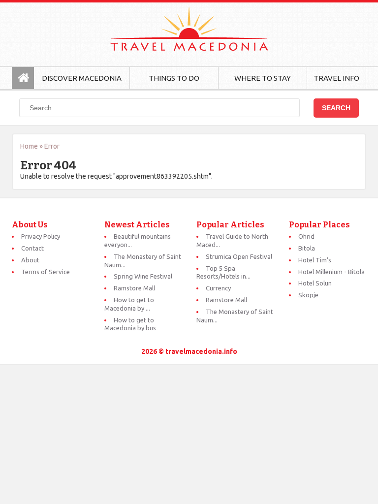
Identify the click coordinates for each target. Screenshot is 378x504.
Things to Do (174, 78)
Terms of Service (45, 271)
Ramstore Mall (134, 287)
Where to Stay (262, 78)
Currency (218, 287)
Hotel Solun (315, 283)
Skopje (308, 294)
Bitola (306, 248)
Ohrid (306, 236)
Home (29, 146)
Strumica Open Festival (239, 256)
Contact (32, 248)
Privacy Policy (40, 236)
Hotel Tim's (314, 259)
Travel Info (336, 78)
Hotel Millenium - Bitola (331, 271)
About (30, 259)
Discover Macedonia (82, 78)
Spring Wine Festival (143, 276)
